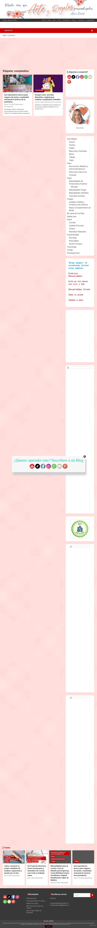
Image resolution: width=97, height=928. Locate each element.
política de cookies (43, 924)
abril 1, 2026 (31, 878)
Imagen (74, 20)
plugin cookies (93, 925)
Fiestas (47, 90)
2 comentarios (8, 106)
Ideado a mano (75, 300)
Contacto (8, 30)
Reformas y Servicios (78, 172)
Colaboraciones (31, 898)
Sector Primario (75, 244)
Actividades (66, 20)
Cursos (72, 142)
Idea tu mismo (75, 295)
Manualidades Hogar (77, 190)
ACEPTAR (48, 926)
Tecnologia (81, 20)
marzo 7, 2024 (39, 102)
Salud (59, 20)
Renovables (74, 241)
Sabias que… (72, 216)
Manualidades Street (79, 289)
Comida (72, 222)
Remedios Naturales (77, 232)
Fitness (72, 228)
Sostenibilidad (90, 20)
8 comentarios (57, 102)
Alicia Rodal (18, 104)
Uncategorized (73, 253)
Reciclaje (73, 238)
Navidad (74, 187)
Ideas (49, 20)
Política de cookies (32, 903)
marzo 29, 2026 (55, 882)
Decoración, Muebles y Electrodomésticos (35, 858)
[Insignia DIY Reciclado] (79, 528)
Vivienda (72, 175)
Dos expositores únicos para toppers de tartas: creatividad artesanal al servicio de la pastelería (16, 98)
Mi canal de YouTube (75, 213)
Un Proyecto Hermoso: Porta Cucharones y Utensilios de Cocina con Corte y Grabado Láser (36, 870)
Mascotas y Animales (78, 151)
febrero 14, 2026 (9, 104)
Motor (71, 154)
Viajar (71, 160)
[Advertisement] (48, 52)
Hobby (71, 148)
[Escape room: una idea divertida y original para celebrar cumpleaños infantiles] (48, 83)
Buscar (92, 895)
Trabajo (72, 157)
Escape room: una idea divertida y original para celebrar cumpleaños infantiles (48, 97)
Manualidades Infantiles (79, 193)
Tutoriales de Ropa (77, 196)
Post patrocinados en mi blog (35, 901)
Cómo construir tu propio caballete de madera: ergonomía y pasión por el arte (13, 869)
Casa (54, 20)
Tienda (43, 20)
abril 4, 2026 (7, 875)
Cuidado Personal (76, 225)
